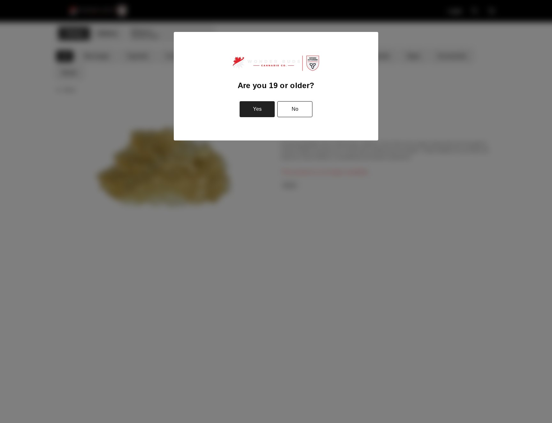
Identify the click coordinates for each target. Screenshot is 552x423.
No (295, 109)
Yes (257, 109)
